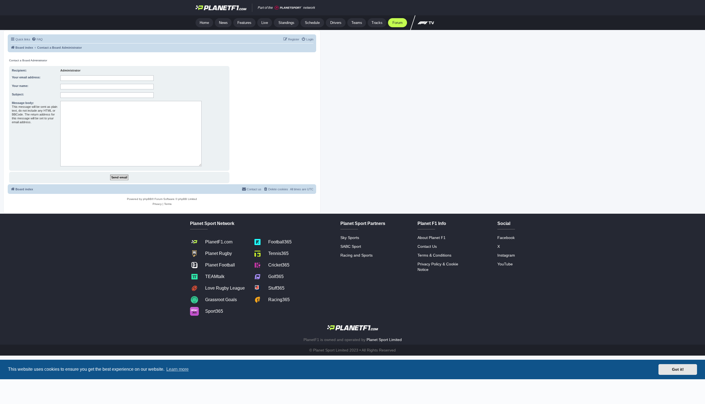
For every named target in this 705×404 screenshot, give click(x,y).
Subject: (18, 94)
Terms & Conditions (434, 255)
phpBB (147, 198)
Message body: (23, 103)
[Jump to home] (221, 7)
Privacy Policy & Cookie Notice (437, 267)
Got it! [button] (678, 369)
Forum (397, 23)
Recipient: (19, 70)
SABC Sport (350, 246)
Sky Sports (349, 237)
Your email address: (26, 77)
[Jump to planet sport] (288, 8)
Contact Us (427, 246)
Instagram (506, 255)
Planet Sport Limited (384, 339)
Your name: (20, 85)
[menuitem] (37, 39)
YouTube (505, 264)
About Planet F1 (431, 237)
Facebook (506, 237)
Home (204, 23)
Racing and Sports (356, 255)
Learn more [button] (177, 369)
